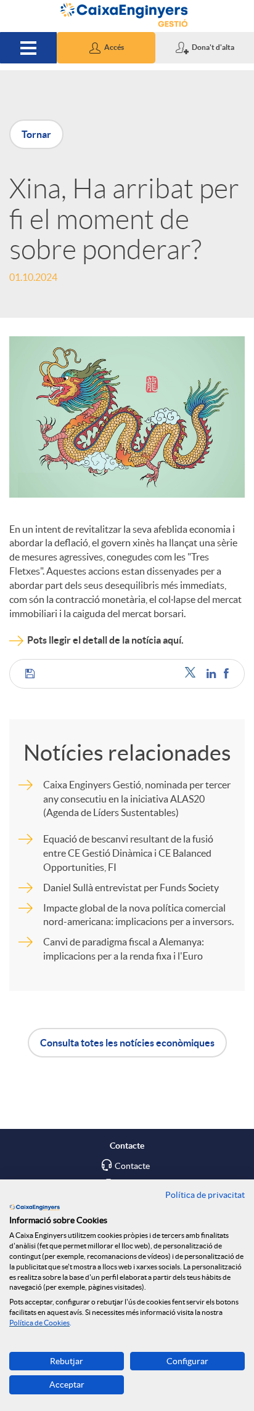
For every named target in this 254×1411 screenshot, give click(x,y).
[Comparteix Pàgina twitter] (192, 673)
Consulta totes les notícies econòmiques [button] (127, 1042)
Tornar (36, 134)
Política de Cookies (39, 1323)
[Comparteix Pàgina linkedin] (212, 673)
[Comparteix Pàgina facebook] (226, 673)
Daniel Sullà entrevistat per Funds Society (131, 887)
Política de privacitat (205, 1195)
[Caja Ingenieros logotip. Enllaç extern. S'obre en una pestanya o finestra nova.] (34, 1207)
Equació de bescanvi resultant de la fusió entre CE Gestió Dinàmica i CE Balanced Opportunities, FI (128, 853)
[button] (106, 47)
